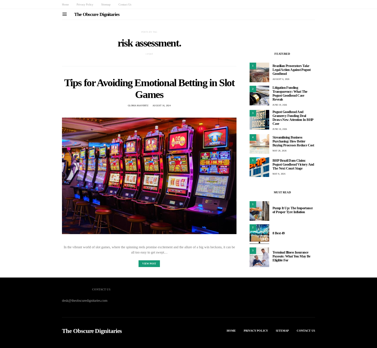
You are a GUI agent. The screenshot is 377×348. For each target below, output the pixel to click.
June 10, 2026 (279, 129)
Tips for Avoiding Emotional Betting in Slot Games (149, 88)
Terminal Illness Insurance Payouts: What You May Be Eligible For (291, 256)
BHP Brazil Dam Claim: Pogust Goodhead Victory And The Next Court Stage (293, 164)
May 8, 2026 (278, 174)
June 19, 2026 (279, 105)
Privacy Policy (85, 4)
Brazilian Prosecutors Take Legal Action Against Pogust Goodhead (291, 69)
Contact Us (124, 4)
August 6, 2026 (281, 79)
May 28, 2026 (279, 150)
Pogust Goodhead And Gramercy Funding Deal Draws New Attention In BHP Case (292, 117)
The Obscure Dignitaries (97, 14)
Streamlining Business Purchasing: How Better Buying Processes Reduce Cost (293, 141)
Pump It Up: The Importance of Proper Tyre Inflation (292, 210)
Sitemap (106, 4)
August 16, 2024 (162, 105)
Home (65, 4)
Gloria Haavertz (138, 105)
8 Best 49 (278, 233)
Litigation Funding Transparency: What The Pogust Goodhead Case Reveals (289, 93)
